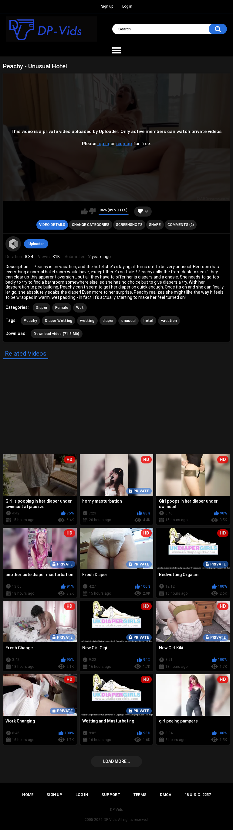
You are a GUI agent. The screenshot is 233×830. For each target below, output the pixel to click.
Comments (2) (180, 225)
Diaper (41, 308)
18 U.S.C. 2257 (197, 794)
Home (27, 794)
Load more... (116, 761)
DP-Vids (110, 820)
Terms (140, 794)
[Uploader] (13, 243)
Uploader (36, 244)
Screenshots (129, 225)
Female (61, 308)
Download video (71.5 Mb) (56, 334)
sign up (124, 143)
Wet (80, 308)
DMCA (165, 794)
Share (155, 225)
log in (103, 143)
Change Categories (91, 225)
